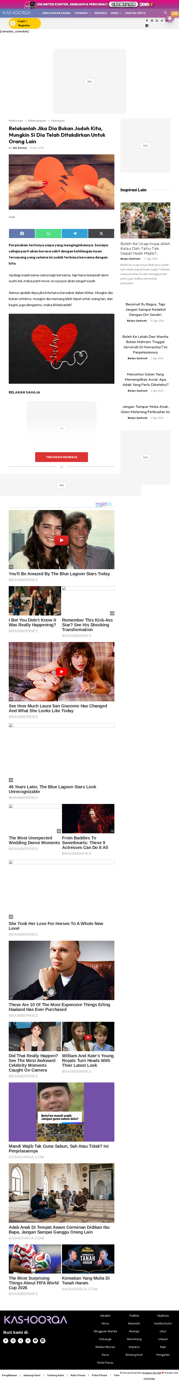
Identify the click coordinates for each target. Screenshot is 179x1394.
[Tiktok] (161, 20)
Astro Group (149, 1378)
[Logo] (17, 13)
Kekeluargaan (37, 120)
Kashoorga (16, 120)
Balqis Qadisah (130, 258)
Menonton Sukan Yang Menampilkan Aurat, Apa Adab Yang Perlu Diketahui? (145, 379)
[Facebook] (147, 20)
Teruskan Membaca (61, 457)
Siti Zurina (20, 147)
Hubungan (58, 120)
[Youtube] (35, 1340)
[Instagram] (151, 20)
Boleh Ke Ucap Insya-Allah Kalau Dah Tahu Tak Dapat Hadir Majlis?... (145, 248)
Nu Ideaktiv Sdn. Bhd (151, 1373)
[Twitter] (156, 20)
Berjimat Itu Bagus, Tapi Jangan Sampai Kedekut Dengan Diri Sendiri (145, 309)
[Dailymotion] (147, 25)
